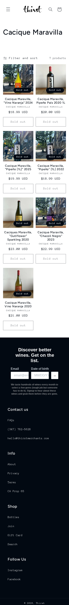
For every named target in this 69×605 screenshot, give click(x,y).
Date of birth (40, 368)
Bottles (13, 517)
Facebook (14, 579)
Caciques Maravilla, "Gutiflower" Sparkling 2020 (18, 236)
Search (13, 544)
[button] (8, 9)
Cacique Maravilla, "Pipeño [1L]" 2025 (18, 167)
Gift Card (15, 535)
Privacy (13, 473)
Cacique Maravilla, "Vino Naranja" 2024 (18, 100)
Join (11, 526)
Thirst (40, 603)
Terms (12, 482)
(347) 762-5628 (19, 429)
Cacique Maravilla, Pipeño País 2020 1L (50, 100)
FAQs (11, 420)
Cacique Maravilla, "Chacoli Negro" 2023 (51, 236)
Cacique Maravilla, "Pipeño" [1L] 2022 (51, 167)
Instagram (15, 570)
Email (15, 368)
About (12, 464)
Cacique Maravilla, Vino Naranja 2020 (18, 304)
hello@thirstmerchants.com (28, 438)
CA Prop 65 (16, 491)
